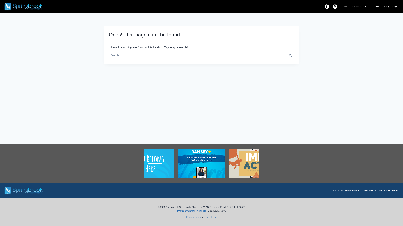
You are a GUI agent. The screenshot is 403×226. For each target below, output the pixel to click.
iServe (376, 6)
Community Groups (372, 190)
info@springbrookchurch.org (191, 211)
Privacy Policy (193, 217)
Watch (367, 6)
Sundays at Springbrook (345, 190)
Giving (386, 6)
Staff (387, 190)
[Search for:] (201, 55)
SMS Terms (211, 217)
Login (394, 6)
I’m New (344, 6)
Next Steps (356, 6)
